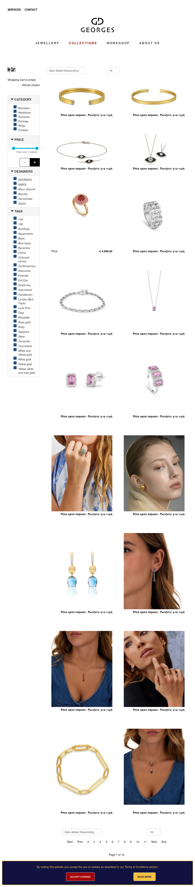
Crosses (23, 130)
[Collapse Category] (12, 99)
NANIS (22, 184)
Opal (21, 313)
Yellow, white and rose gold (26, 371)
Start (70, 842)
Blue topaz (24, 243)
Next (154, 842)
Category (23, 99)
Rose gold (24, 322)
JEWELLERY (47, 43)
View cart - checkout (31, 84)
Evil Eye (23, 280)
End (163, 842)
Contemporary (27, 266)
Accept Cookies (80, 876)
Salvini (22, 203)
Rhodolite (24, 317)
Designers (23, 171)
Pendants (24, 117)
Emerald (23, 275)
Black (21, 238)
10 (137, 842)
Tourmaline (25, 346)
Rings (21, 125)
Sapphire (23, 332)
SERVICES (14, 9)
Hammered (25, 290)
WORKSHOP (118, 43)
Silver (21, 336)
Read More (144, 876)
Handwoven (25, 294)
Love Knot (24, 308)
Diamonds (24, 271)
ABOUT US (149, 43)
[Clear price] (35, 162)
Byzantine (24, 248)
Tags (18, 211)
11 (145, 842)
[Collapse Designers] (12, 171)
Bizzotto (23, 194)
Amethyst (24, 229)
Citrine (22, 253)
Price (19, 139)
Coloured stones (23, 259)
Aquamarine (25, 233)
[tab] (24, 99)
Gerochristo (25, 199)
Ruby (21, 327)
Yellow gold (25, 364)
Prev (80, 842)
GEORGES (25, 180)
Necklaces (24, 112)
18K (20, 224)
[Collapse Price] (12, 139)
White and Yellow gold (25, 352)
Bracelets (24, 108)
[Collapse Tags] (12, 211)
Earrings (23, 121)
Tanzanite (24, 341)
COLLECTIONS (83, 43)
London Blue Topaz (26, 301)
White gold (24, 359)
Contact (31, 9)
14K (20, 219)
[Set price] (25, 162)
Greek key (24, 285)
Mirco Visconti (26, 189)
